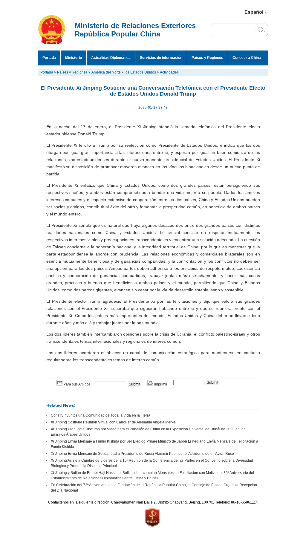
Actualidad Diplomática (111, 58)
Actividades (169, 72)
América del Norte (106, 72)
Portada (49, 58)
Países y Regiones (207, 58)
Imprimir (160, 384)
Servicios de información (161, 58)
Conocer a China (246, 58)
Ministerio (73, 58)
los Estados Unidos (140, 72)
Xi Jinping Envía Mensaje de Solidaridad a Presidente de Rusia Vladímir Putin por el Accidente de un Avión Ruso (142, 454)
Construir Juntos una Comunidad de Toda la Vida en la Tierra (100, 415)
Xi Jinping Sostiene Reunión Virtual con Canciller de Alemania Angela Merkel (113, 422)
